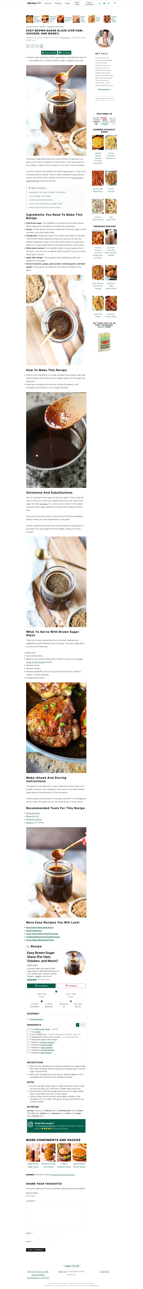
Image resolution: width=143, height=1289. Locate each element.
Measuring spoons (34, 819)
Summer (48, 3)
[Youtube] (104, 3)
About (67, 3)
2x (80, 1025)
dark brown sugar (42, 1029)
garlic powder (46, 1047)
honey (38, 1032)
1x (77, 1025)
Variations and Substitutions (41, 200)
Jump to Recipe (50, 53)
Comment (31, 1201)
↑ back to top (71, 1266)
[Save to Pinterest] (27, 46)
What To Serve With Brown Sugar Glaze (45, 204)
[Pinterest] (109, 3)
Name (29, 1233)
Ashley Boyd (32, 965)
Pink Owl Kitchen (32, 26)
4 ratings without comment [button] (62, 1175)
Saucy (101, 327)
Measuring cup (32, 816)
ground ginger (47, 1045)
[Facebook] (100, 3)
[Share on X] (41, 46)
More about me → (104, 89)
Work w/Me (77, 3)
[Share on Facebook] (32, 46)
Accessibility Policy (38, 1278)
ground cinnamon (47, 1042)
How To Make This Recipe (40, 196)
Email (29, 1241)
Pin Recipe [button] (72, 986)
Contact (105, 1272)
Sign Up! (62, 1272)
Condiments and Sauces (55, 26)
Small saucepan (33, 813)
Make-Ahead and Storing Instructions (45, 207)
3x (84, 1025)
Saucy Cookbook (89, 3)
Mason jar (30, 822)
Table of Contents (38, 188)
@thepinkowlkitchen (46, 1126)
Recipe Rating (32, 1193)
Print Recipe (66, 53)
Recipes (58, 3)
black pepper (46, 1053)
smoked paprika (47, 1050)
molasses (44, 504)
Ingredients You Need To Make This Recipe (47, 192)
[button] (28, 979)
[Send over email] (36, 46)
